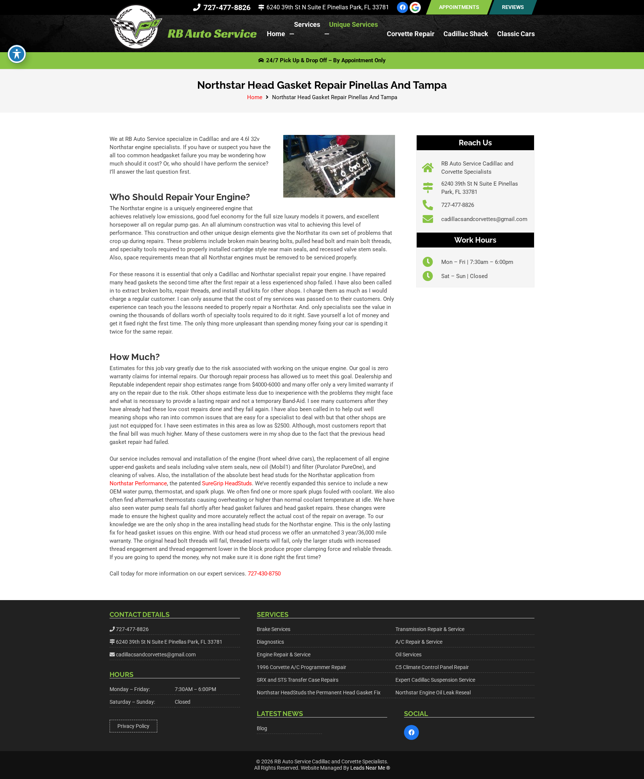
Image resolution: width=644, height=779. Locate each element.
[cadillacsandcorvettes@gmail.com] (431, 219)
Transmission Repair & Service (429, 629)
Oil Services (408, 654)
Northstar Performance (138, 483)
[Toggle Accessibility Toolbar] (17, 54)
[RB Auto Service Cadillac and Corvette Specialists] (431, 168)
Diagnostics (270, 642)
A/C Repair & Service (418, 642)
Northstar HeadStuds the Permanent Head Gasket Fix (319, 693)
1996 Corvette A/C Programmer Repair (301, 667)
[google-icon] (415, 7)
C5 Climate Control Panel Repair (432, 667)
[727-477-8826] (431, 205)
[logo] (136, 27)
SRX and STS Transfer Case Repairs (297, 680)
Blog (262, 728)
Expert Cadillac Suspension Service (435, 680)
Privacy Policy (133, 726)
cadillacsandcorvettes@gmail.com (484, 219)
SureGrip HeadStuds (227, 483)
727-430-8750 (264, 573)
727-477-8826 (457, 205)
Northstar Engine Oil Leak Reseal (433, 693)
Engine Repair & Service (283, 654)
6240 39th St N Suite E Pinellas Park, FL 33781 (169, 642)
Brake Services (273, 629)
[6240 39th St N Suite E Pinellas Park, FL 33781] (431, 188)
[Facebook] (402, 7)
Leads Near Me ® (370, 768)
